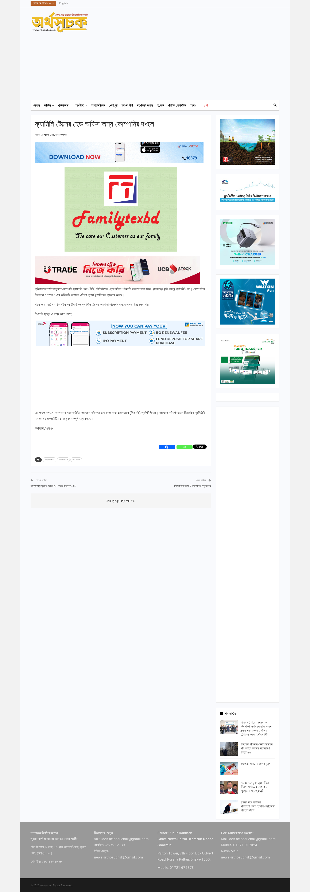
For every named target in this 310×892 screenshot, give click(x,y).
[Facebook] (167, 447)
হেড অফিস (76, 459)
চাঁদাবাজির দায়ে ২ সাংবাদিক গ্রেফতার (192, 486)
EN (206, 105)
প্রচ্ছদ (36, 105)
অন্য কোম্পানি (49, 459)
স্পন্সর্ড (160, 105)
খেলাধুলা (113, 105)
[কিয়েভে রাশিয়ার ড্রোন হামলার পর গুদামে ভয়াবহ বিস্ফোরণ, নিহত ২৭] (229, 749)
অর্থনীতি (79, 105)
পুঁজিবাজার (63, 105)
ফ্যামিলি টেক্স (63, 459)
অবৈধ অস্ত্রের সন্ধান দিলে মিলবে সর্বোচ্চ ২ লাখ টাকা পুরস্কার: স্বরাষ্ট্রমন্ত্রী (255, 787)
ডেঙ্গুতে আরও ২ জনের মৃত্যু (255, 764)
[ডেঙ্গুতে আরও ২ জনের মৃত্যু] (229, 768)
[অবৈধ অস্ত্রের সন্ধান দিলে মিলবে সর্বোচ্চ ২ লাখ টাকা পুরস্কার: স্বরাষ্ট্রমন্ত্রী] (229, 787)
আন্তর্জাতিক (98, 105)
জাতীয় (47, 105)
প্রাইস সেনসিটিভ (177, 105)
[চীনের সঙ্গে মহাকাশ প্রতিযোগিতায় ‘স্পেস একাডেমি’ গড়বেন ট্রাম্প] (229, 807)
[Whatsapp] (185, 447)
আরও (193, 105)
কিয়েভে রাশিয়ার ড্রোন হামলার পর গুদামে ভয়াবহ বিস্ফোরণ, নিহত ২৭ (256, 748)
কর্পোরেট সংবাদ (145, 105)
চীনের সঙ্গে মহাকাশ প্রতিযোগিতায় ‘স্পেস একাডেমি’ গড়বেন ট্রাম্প (258, 806)
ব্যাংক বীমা (127, 105)
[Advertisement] (157, 64)
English (63, 3)
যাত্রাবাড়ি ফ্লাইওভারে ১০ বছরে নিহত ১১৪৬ (53, 486)
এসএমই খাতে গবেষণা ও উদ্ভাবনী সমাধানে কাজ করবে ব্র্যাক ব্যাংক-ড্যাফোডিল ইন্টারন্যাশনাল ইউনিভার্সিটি (256, 728)
